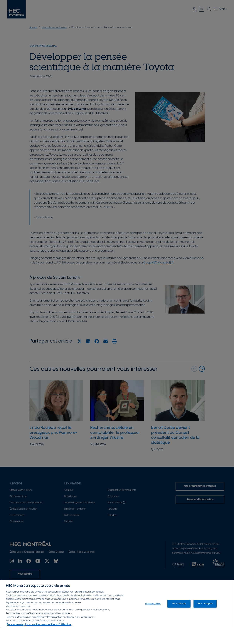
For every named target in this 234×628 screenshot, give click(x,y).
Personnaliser (153, 604)
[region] (117, 604)
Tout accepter (205, 604)
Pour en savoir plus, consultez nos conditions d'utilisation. (39, 624)
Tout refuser (179, 604)
